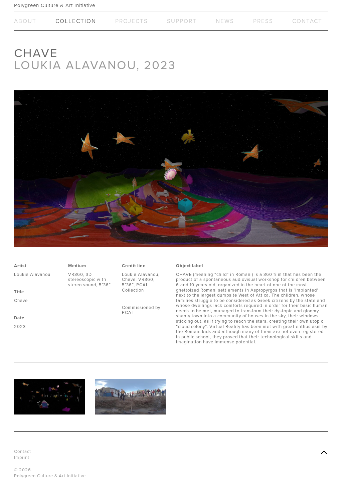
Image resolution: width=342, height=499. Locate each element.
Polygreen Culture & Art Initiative (54, 5)
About (25, 21)
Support (182, 21)
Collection (75, 21)
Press (263, 21)
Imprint (21, 457)
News (225, 21)
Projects (131, 21)
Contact (307, 21)
